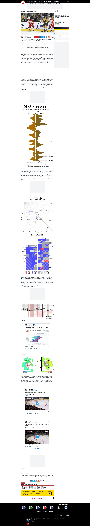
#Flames (27, 395)
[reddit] (49, 37)
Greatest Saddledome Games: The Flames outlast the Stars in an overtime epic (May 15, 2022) (62, 22)
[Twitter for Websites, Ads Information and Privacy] (49, 346)
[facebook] (40, 37)
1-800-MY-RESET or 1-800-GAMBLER (42, 518)
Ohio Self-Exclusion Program (31, 519)
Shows (40, 1)
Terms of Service (61, 515)
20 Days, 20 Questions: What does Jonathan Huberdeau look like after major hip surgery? (62, 16)
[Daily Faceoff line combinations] (51, 37)
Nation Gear (56, 1)
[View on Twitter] (48, 325)
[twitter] (42, 37)
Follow (35, 325)
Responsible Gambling (67, 515)
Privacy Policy (56, 515)
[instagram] (65, 504)
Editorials (36, 1)
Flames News (30, 1)
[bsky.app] (44, 37)
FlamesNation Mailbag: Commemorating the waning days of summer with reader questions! (61, 12)
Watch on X (46, 431)
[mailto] (46, 37)
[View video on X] (37, 403)
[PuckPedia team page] (53, 37)
